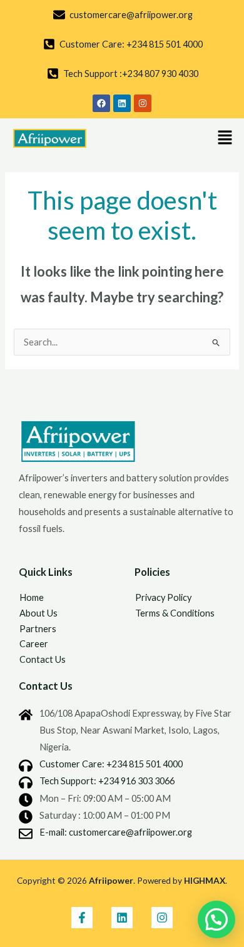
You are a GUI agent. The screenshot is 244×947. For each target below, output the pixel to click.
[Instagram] (162, 917)
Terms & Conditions (175, 613)
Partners (37, 628)
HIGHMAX (204, 880)
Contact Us (42, 659)
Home (31, 597)
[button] (225, 138)
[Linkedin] (122, 917)
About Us (38, 613)
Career (33, 643)
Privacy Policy (163, 597)
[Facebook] (82, 917)
